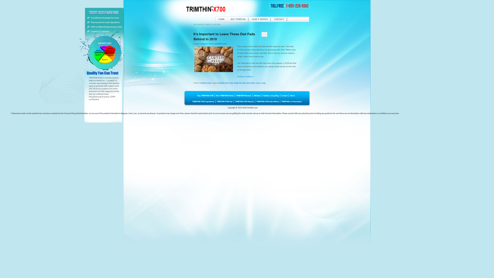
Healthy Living (205, 83)
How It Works (260, 19)
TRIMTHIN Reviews (243, 95)
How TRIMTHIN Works (224, 95)
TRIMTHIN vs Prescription (291, 101)
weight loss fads (240, 83)
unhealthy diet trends (225, 83)
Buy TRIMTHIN (238, 19)
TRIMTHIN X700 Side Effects (267, 101)
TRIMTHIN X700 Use (224, 101)
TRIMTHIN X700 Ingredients (203, 101)
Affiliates (257, 95)
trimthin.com (221, 43)
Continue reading (245, 77)
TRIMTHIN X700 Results (244, 101)
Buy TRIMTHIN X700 (205, 95)
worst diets (250, 83)
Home (221, 19)
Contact (279, 19)
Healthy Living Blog (271, 95)
